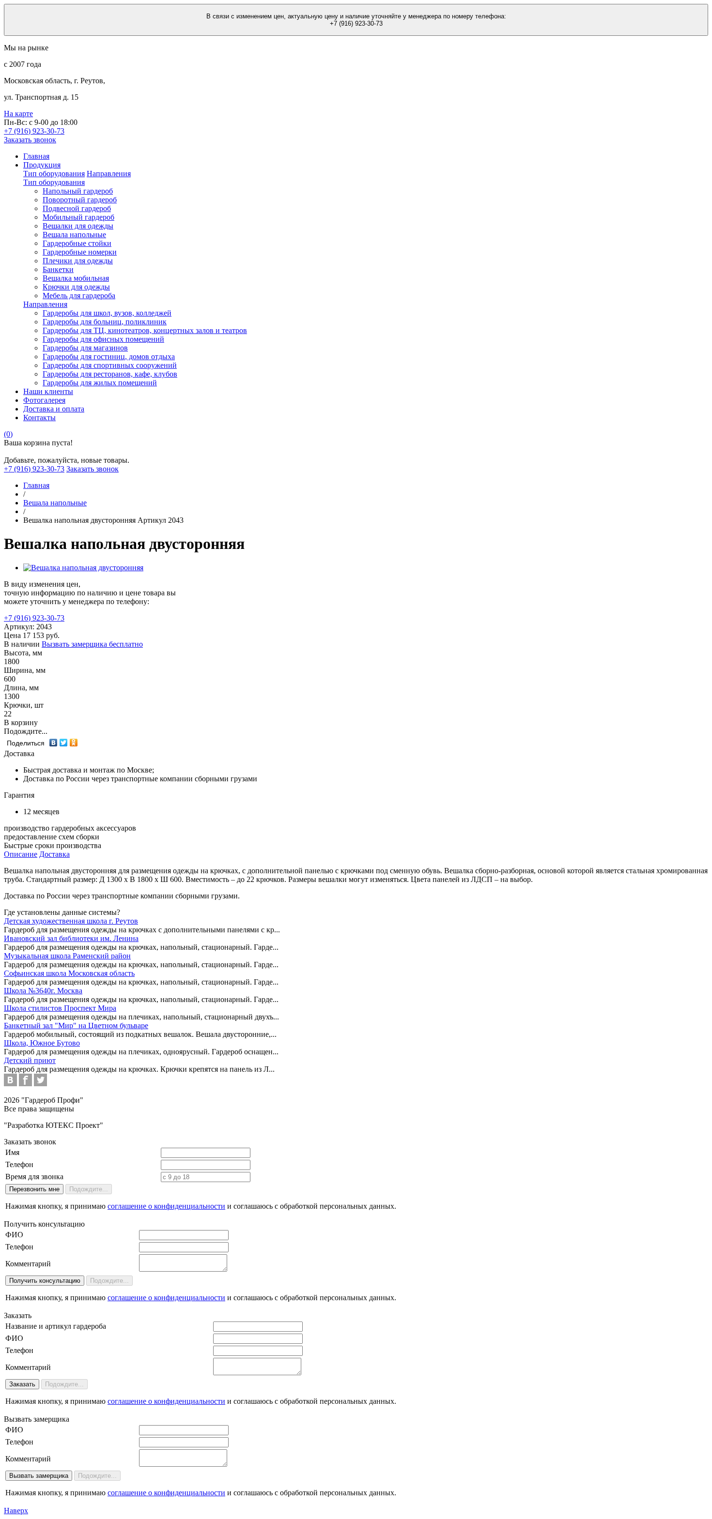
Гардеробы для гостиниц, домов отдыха (109, 356)
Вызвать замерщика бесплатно (92, 644)
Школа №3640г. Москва (43, 991)
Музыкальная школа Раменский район (67, 956)
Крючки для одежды (76, 287)
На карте (18, 113)
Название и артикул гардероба (55, 1326)
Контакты (39, 417)
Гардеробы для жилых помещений (100, 383)
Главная (36, 156)
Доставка (54, 854)
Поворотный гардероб (80, 200)
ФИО (14, 1234)
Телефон (19, 1164)
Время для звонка (34, 1176)
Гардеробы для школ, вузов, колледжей (107, 313)
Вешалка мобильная (76, 278)
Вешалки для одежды (78, 226)
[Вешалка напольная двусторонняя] (83, 567)
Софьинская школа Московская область (69, 973)
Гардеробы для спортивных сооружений (110, 365)
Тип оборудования (54, 173)
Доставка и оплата (53, 409)
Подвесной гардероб (77, 208)
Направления (109, 173)
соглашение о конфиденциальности (166, 1206)
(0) (8, 434)
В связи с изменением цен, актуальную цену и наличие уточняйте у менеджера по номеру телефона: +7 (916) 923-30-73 (356, 20)
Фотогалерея (44, 400)
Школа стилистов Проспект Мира (60, 1008)
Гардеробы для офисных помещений (103, 339)
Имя (12, 1152)
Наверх (16, 1510)
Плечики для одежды (78, 261)
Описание (20, 854)
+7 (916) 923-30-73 (34, 618)
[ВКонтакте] (53, 742)
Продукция (42, 165)
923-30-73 (34, 131)
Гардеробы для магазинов (85, 348)
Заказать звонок (30, 140)
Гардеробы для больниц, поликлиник (105, 322)
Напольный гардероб (78, 191)
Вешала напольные (74, 234)
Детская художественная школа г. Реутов (71, 921)
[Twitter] (64, 742)
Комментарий (28, 1264)
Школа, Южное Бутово (42, 1043)
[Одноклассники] (74, 742)
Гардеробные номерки (80, 252)
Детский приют (30, 1060)
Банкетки (58, 269)
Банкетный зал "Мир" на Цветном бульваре (76, 1025)
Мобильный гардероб (78, 217)
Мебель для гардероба (79, 295)
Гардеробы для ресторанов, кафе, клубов (110, 374)
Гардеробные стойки (77, 243)
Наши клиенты (48, 391)
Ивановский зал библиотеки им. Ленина (71, 938)
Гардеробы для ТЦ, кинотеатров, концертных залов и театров (145, 330)
